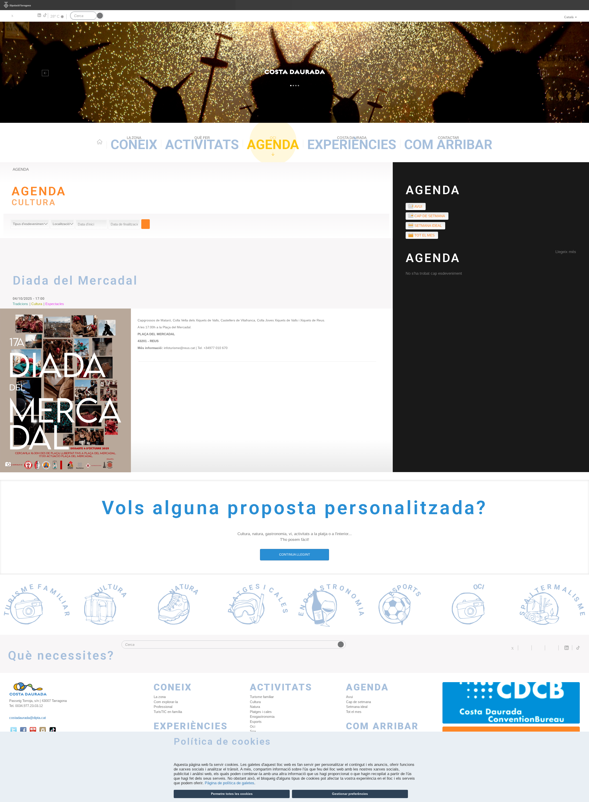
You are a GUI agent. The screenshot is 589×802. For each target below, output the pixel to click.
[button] (44, 72)
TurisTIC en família (168, 712)
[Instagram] (32, 15)
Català (569, 17)
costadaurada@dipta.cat (27, 718)
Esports (256, 722)
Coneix (134, 144)
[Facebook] (19, 15)
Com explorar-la (166, 702)
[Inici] (294, 72)
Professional (163, 707)
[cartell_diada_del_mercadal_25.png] (65, 390)
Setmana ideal (428, 226)
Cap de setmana (429, 216)
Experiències (351, 144)
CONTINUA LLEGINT (294, 554)
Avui (418, 206)
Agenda (273, 144)
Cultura (255, 702)
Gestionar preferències (350, 794)
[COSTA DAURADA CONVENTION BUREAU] (511, 703)
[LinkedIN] (39, 15)
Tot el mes (424, 235)
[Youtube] (25, 15)
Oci (252, 726)
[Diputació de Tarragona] (294, 5)
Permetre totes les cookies (232, 794)
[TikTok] (45, 15)
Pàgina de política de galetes (229, 783)
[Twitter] (12, 15)
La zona (160, 697)
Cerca (145, 224)
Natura (255, 707)
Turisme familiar (262, 697)
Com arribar (448, 144)
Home (100, 141)
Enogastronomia (262, 716)
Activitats (202, 144)
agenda (21, 169)
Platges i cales (261, 712)
